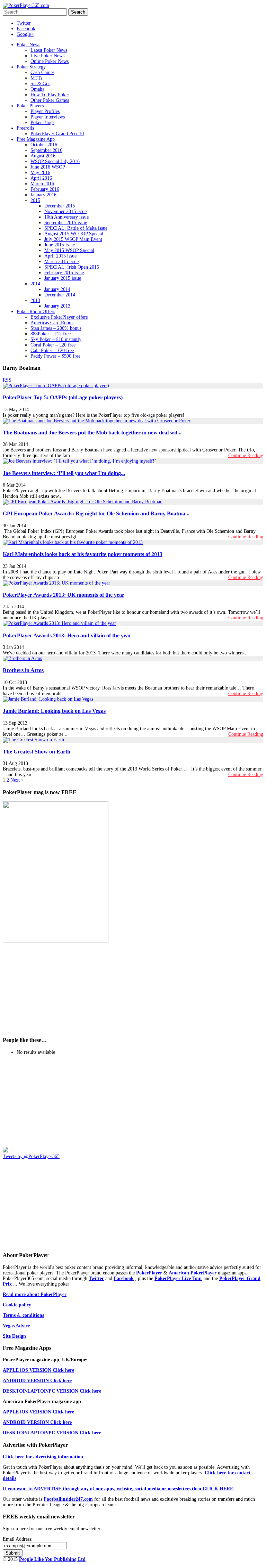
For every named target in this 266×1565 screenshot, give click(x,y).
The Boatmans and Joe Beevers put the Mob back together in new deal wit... (92, 432)
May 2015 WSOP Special (69, 250)
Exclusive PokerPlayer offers (59, 317)
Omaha (37, 89)
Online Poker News (49, 61)
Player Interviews (47, 117)
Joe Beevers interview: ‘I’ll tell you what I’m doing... (64, 473)
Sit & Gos (40, 83)
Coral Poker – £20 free (53, 345)
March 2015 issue (61, 261)
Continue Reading (245, 455)
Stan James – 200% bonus (55, 328)
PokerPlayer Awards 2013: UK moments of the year (63, 595)
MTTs (36, 78)
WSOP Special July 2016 (55, 161)
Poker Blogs (42, 122)
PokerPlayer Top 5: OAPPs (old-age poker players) (63, 397)
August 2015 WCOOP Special (73, 233)
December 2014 (59, 294)
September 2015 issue (65, 222)
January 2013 (57, 306)
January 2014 (57, 289)
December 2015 (59, 206)
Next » (17, 780)
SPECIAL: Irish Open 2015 (71, 267)
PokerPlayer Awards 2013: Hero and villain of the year (67, 635)
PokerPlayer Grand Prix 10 (57, 133)
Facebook (26, 28)
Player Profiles (45, 111)
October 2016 (43, 144)
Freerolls (25, 128)
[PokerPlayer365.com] (26, 5)
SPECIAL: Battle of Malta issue (75, 228)
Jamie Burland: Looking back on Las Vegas (54, 711)
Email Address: (18, 1539)
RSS (7, 380)
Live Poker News (47, 55)
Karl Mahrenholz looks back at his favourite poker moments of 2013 (82, 554)
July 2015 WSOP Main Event (73, 239)
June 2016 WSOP (47, 167)
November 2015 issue (65, 211)
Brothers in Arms (23, 670)
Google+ (25, 34)
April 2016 (41, 178)
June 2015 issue (59, 244)
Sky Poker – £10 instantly (55, 339)
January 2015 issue (62, 278)
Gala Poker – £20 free (52, 350)
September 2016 (46, 150)
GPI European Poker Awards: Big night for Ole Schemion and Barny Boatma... (96, 513)
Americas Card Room (51, 322)
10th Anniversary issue (66, 217)
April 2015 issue (60, 256)
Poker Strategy (31, 67)
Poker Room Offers (36, 311)
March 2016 (42, 183)
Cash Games (42, 72)
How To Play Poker (49, 94)
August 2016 (42, 155)
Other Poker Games (49, 100)
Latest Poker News (48, 50)
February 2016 (44, 189)
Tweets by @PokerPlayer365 (31, 1156)
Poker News (28, 44)
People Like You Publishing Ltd (52, 1559)
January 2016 (43, 194)
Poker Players (30, 105)
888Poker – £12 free (50, 333)
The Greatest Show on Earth (36, 751)
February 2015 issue (64, 272)
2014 (35, 283)
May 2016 (40, 172)
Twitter (24, 23)
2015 (35, 200)
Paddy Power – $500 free (55, 356)
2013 (35, 300)
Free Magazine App (36, 139)
